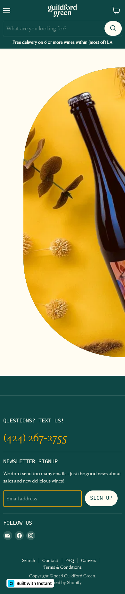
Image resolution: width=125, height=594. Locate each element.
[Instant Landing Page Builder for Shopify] (30, 583)
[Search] (113, 28)
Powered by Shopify (62, 582)
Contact (50, 560)
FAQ (69, 560)
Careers (88, 560)
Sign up (101, 498)
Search (28, 560)
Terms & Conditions (62, 567)
